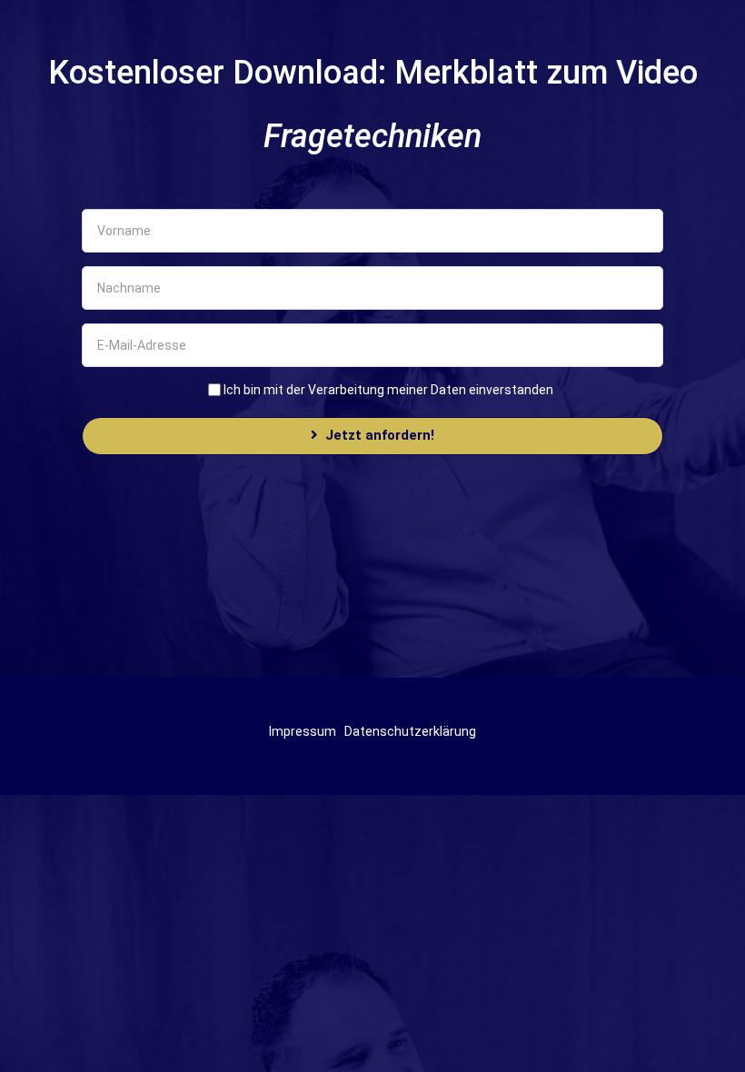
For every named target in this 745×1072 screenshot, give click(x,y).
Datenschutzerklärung (410, 731)
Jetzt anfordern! (379, 435)
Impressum (302, 731)
